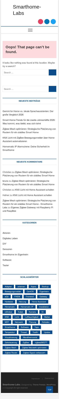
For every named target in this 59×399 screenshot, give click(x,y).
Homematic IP (27, 306)
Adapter (8, 286)
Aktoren (6, 232)
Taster (6, 265)
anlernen (21, 286)
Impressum (35, 378)
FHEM (17, 296)
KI (43, 311)
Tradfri (35, 332)
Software (7, 259)
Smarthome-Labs (27, 10)
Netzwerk (19, 322)
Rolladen (45, 322)
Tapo (36, 327)
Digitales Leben (10, 238)
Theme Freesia (39, 384)
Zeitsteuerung (11, 342)
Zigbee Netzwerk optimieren (34, 347)
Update (47, 332)
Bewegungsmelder (13, 291)
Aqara (33, 286)
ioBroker (8, 311)
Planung (32, 322)
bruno (5, 180)
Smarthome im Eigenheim (15, 254)
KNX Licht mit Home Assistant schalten (34, 189)
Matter (47, 316)
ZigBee (26, 342)
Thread (24, 332)
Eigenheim (44, 291)
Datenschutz (49, 378)
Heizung (22, 301)
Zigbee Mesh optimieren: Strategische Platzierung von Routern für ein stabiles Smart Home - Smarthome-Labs (29, 204)
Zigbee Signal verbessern (34, 352)
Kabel (20, 311)
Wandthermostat (30, 337)
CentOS (30, 291)
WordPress (51, 384)
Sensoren (7, 249)
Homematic (10, 306)
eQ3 (6, 296)
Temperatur (10, 332)
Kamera (32, 311)
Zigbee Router (11, 352)
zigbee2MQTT (41, 342)
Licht (17, 316)
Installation (44, 306)
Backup (45, 286)
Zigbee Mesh (10, 347)
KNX (7, 316)
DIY (4, 243)
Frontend (30, 296)
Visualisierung (11, 337)
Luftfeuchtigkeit (31, 316)
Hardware (9, 301)
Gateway (43, 296)
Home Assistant (39, 301)
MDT (7, 322)
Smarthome (10, 327)
